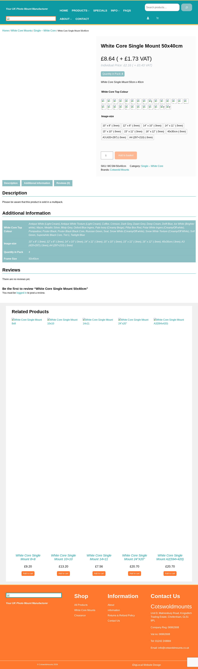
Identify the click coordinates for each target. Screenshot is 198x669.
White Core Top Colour (114, 92)
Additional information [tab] (37, 183)
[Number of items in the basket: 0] (157, 18)
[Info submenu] (119, 10)
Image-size (107, 116)
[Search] (186, 7)
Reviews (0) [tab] (63, 183)
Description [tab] (11, 183)
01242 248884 (163, 641)
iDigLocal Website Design (146, 665)
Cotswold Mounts (119, 169)
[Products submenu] (89, 10)
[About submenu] (71, 19)
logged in (22, 292)
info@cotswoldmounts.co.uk (173, 648)
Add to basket (125, 155)
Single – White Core (45, 30)
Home (5, 30)
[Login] (148, 18)
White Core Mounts (21, 30)
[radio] (103, 101)
